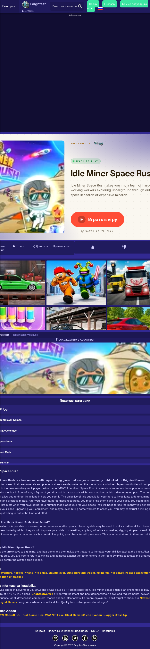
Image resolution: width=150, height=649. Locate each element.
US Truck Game (27, 615)
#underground (76, 572)
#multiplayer (57, 572)
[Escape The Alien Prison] (76, 283)
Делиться (41, 246)
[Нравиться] (92, 247)
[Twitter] (75, 638)
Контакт (40, 630)
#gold (91, 572)
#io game (41, 572)
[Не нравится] (124, 247)
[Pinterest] (55, 638)
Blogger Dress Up (115, 615)
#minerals (102, 572)
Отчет (20, 246)
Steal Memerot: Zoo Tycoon (83, 615)
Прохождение (62, 246)
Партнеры (108, 630)
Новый (93, 3)
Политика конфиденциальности (68, 630)
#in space (117, 572)
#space (18, 572)
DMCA (95, 630)
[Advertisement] (75, 44)
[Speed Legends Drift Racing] (76, 329)
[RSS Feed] (94, 638)
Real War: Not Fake (51, 615)
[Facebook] (84, 638)
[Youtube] (65, 638)
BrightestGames (42, 593)
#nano (29, 572)
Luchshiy (109, 3)
